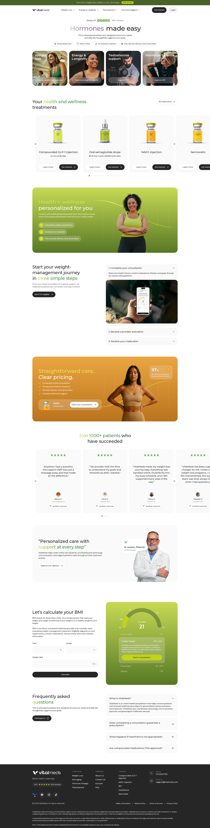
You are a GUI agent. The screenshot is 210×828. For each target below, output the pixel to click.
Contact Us (100, 780)
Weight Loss (77, 776)
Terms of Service (156, 803)
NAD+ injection (125, 782)
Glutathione (124, 790)
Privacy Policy (172, 803)
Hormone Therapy (80, 784)
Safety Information (123, 803)
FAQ (97, 787)
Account (99, 784)
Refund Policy (139, 803)
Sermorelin (123, 794)
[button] (35, 144)
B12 (120, 786)
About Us (99, 776)
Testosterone (78, 787)
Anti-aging (76, 780)
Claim (127, 2)
